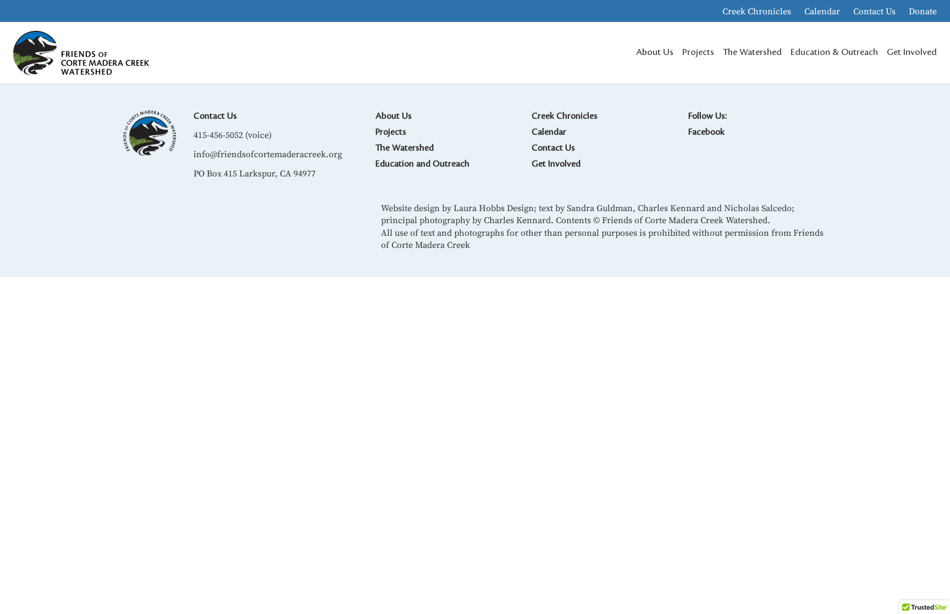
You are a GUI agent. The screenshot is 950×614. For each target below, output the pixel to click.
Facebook (706, 132)
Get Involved (556, 164)
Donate (923, 11)
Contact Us (874, 11)
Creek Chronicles (756, 11)
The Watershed (404, 148)
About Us (393, 116)
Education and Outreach (422, 164)
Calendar (822, 11)
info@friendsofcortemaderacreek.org (268, 154)
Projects (390, 132)
